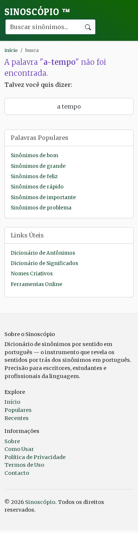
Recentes (16, 418)
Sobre (12, 441)
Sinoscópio (37, 11)
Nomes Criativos (32, 274)
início (11, 50)
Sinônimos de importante (43, 197)
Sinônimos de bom (34, 155)
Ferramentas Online (36, 284)
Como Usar (19, 449)
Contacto (16, 473)
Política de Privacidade (35, 457)
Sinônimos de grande (38, 166)
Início (12, 402)
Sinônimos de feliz (34, 176)
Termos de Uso (24, 465)
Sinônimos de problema (41, 208)
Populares (18, 410)
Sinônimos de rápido (37, 187)
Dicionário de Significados (44, 263)
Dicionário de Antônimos (43, 253)
